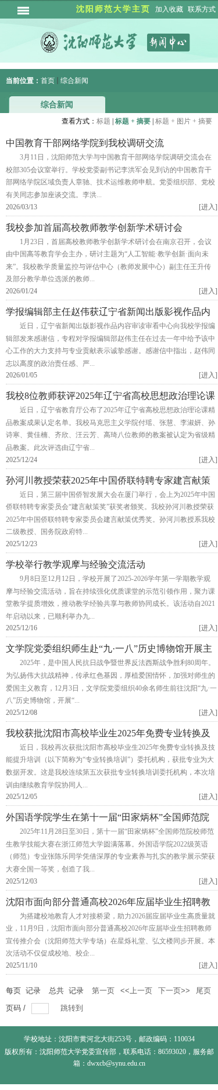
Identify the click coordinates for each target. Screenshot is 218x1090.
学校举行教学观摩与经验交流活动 (75, 564)
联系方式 (202, 9)
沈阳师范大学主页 (113, 9)
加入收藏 (169, 9)
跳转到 (72, 1008)
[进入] (208, 207)
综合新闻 (74, 81)
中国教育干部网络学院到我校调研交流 (85, 143)
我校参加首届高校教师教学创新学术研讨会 (94, 227)
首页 (48, 81)
